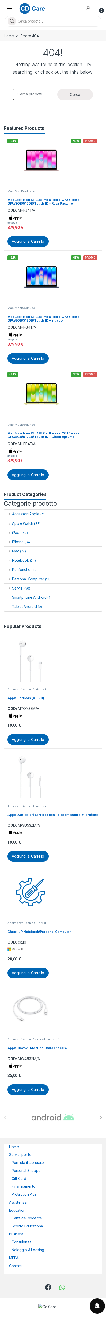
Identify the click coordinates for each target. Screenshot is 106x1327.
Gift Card (19, 1178)
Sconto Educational (27, 1226)
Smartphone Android (29, 597)
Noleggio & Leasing (28, 1250)
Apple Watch (22, 523)
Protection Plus (24, 1194)
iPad (15, 532)
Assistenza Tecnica (21, 923)
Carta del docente (27, 1218)
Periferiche (21, 569)
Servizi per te (20, 1154)
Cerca (75, 94)
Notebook (20, 560)
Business (16, 1234)
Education (17, 1210)
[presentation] (101, 1117)
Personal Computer (28, 579)
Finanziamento (24, 1186)
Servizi (17, 588)
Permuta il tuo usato (28, 1162)
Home (9, 36)
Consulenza (21, 1242)
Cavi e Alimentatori (45, 1039)
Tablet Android (24, 606)
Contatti (15, 1266)
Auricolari (39, 689)
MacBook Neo (25, 191)
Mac (10, 191)
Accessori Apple (25, 514)
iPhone (18, 542)
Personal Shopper (27, 1170)
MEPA (13, 1258)
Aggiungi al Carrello (28, 241)
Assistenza (18, 1202)
